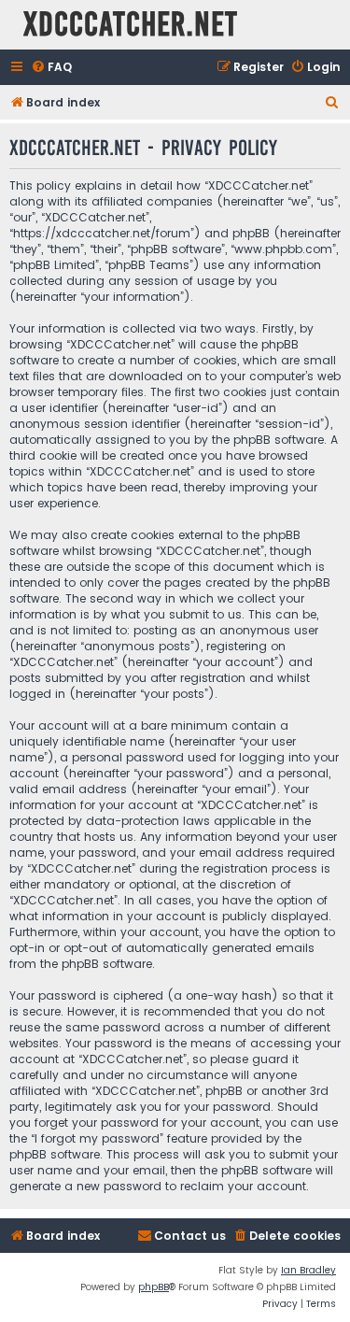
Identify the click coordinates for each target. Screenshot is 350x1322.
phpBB (153, 1287)
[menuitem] (51, 67)
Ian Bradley (308, 1270)
